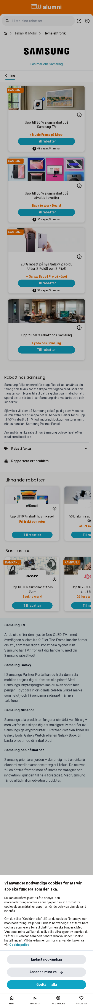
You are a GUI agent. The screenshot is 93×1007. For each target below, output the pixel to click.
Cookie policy (19, 944)
